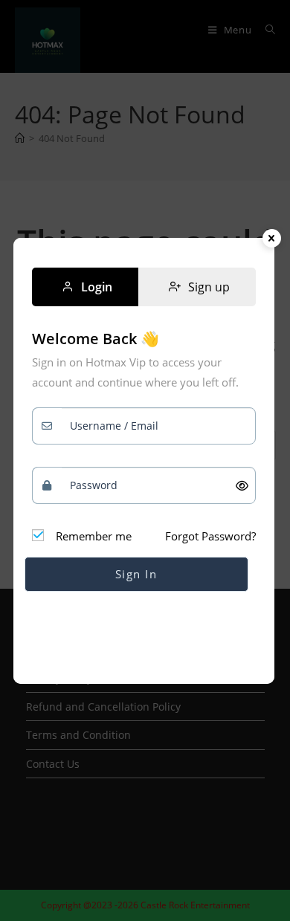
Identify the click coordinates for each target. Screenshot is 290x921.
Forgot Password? (210, 536)
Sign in (136, 573)
